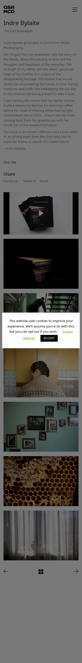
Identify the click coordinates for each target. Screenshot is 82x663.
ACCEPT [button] (49, 338)
